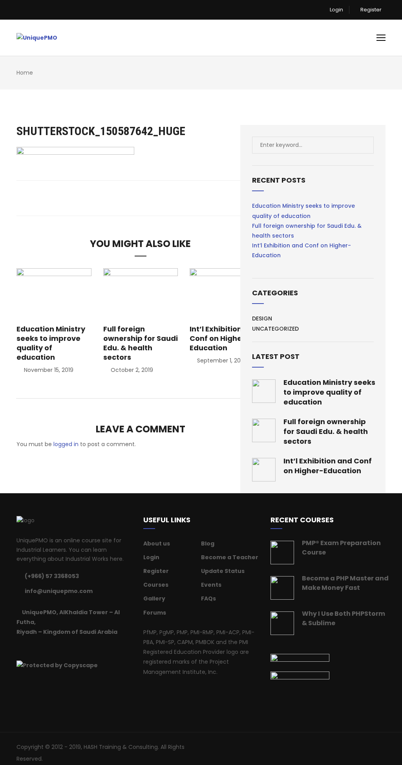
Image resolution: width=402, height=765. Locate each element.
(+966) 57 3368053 (52, 576)
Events (211, 585)
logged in (66, 444)
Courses (155, 585)
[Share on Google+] (145, 197)
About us (156, 543)
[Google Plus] (48, 648)
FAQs (208, 598)
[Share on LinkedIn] (156, 197)
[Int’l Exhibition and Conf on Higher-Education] (227, 293)
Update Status (223, 571)
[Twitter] (28, 648)
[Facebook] (18, 648)
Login (336, 9)
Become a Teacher (229, 557)
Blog (207, 543)
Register (370, 9)
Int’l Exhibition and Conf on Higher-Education (224, 338)
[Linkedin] (38, 648)
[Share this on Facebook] (124, 197)
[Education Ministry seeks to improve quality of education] (53, 293)
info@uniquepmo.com (59, 591)
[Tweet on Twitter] (135, 197)
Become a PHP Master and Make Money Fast (345, 583)
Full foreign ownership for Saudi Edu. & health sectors (140, 343)
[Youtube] (68, 648)
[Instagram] (58, 648)
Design (262, 318)
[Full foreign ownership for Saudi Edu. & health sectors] (140, 293)
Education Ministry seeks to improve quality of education (50, 343)
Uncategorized (275, 329)
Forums (154, 613)
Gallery (154, 598)
